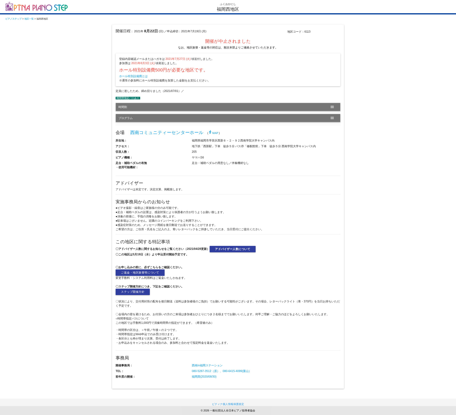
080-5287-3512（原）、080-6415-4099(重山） (222, 371)
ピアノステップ (13, 18)
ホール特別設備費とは (133, 76)
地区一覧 (29, 18)
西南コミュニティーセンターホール (166, 132)
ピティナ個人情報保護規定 (228, 404)
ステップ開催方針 (132, 291)
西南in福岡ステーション (207, 365)
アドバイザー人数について (232, 249)
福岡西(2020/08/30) (204, 376)
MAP (213, 133)
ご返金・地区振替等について (140, 272)
